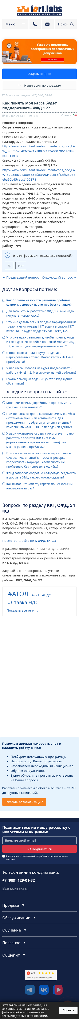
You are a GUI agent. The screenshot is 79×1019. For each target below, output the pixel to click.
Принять (68, 1010)
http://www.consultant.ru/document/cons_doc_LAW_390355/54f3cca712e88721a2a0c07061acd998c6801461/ (39, 151)
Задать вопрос (39, 73)
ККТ (36, 595)
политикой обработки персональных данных (37, 857)
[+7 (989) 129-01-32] (35, 24)
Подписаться (42, 849)
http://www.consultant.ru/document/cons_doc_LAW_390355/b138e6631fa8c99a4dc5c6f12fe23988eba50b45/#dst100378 (38, 174)
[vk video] (58, 990)
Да (9, 265)
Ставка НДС (25, 602)
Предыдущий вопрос (22, 277)
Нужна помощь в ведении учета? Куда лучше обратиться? (39, 381)
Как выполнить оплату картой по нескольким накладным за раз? (39, 486)
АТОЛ (20, 593)
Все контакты (15, 888)
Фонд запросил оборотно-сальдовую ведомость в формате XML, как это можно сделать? (41, 475)
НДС (47, 595)
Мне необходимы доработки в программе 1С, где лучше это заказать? (39, 405)
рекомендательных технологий (24, 1016)
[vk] (44, 990)
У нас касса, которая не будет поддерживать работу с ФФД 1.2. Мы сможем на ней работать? (41, 370)
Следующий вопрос (58, 277)
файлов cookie (11, 1012)
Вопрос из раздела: (28, 95)
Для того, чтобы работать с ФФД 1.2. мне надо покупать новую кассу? (40, 313)
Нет (21, 265)
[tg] (30, 990)
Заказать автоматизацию (24, 802)
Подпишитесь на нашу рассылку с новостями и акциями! (36, 829)
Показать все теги (20, 610)
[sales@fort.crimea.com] (48, 24)
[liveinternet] (11, 991)
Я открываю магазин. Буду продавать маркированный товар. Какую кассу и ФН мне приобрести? (39, 357)
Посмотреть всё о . (29, 540)
